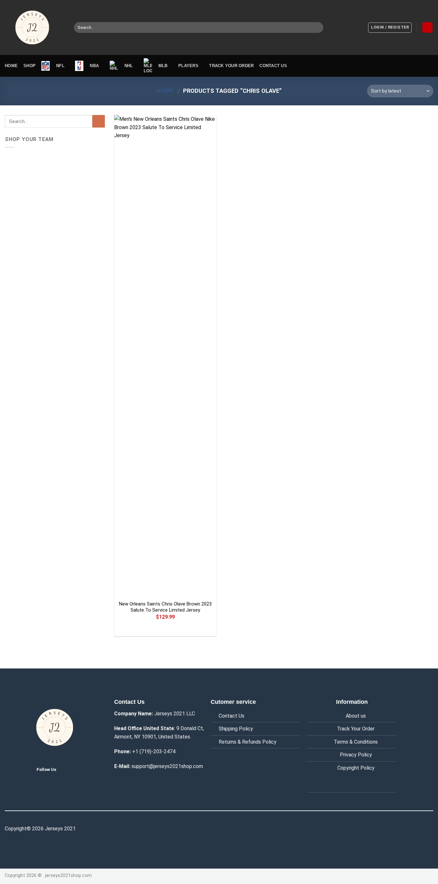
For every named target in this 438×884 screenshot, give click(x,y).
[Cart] (427, 27)
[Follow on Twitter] (66, 769)
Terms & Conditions (356, 742)
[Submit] (317, 27)
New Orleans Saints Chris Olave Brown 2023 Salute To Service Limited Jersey (165, 607)
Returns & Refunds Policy (247, 742)
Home (11, 65)
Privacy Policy (356, 755)
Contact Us (231, 716)
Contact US (273, 65)
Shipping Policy (236, 729)
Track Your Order (356, 729)
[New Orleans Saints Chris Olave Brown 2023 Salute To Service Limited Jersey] (165, 356)
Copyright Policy (356, 768)
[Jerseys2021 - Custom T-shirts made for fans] (34, 27)
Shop (29, 65)
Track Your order (231, 65)
